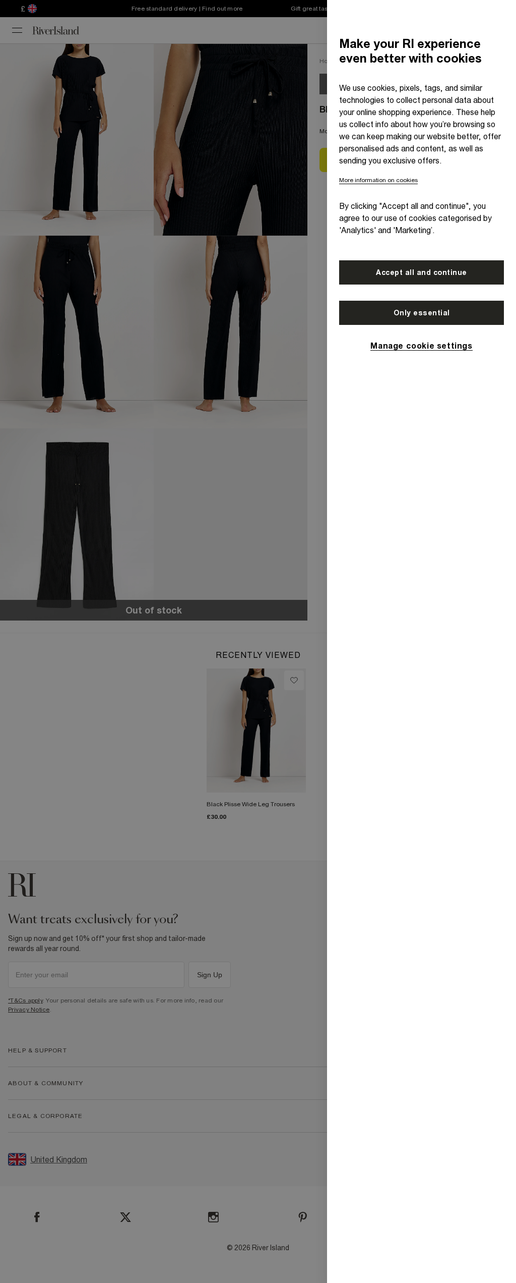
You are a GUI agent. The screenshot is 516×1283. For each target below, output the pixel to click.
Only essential (422, 313)
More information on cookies (378, 180)
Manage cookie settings (421, 345)
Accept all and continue (421, 272)
